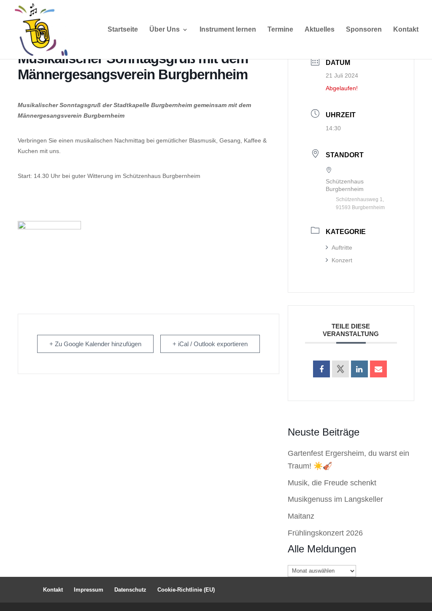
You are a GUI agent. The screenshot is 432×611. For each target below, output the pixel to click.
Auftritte (342, 247)
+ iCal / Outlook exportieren (210, 343)
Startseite (123, 30)
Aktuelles (320, 30)
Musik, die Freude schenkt (332, 483)
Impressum (88, 590)
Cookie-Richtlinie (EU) (186, 590)
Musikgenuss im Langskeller (335, 499)
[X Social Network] (340, 369)
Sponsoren (364, 30)
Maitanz (301, 516)
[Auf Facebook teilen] (321, 369)
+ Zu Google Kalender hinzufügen (95, 343)
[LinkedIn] (359, 369)
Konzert (342, 260)
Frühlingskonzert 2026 (325, 533)
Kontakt (405, 30)
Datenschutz (130, 590)
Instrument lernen (228, 30)
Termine (280, 30)
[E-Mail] (378, 369)
